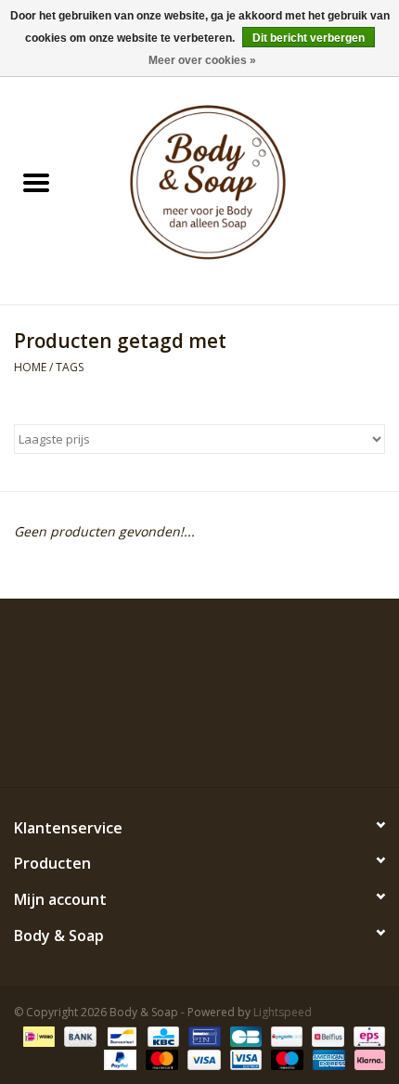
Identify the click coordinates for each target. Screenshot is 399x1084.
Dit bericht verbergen (308, 38)
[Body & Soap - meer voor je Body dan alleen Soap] (236, 184)
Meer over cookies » (202, 60)
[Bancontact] (119, 1035)
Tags (70, 367)
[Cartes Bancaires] (244, 1035)
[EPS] (366, 1035)
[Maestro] (285, 1058)
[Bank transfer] (78, 1035)
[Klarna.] (366, 1058)
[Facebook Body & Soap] (133, 744)
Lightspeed (282, 1012)
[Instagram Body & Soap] (266, 744)
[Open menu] (36, 181)
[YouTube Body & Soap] (233, 744)
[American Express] (327, 1058)
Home (30, 367)
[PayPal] (118, 1058)
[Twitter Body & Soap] (166, 744)
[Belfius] (325, 1035)
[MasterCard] (160, 1058)
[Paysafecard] (284, 1035)
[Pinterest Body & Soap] (199, 744)
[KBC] (161, 1035)
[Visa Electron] (244, 1058)
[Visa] (202, 1058)
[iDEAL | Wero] (37, 1035)
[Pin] (202, 1035)
